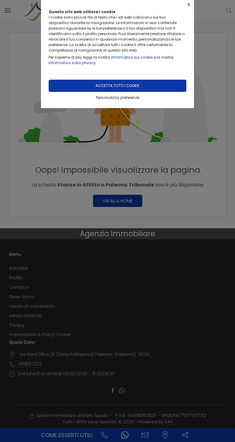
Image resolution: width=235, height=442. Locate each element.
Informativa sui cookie (132, 57)
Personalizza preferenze (117, 97)
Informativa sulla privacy (72, 62)
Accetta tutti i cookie (117, 85)
